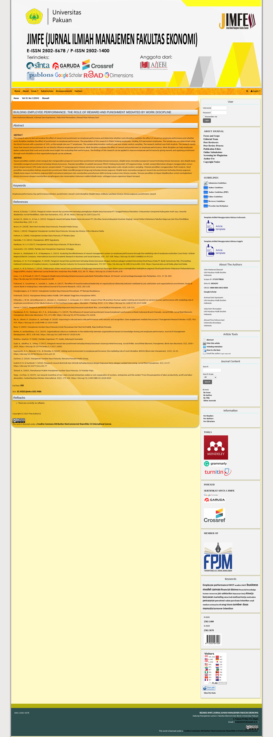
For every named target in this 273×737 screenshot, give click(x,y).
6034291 (214, 284)
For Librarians (209, 421)
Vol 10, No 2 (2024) (30, 98)
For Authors (208, 419)
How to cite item (213, 350)
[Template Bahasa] (214, 227)
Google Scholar (210, 292)
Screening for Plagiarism (215, 155)
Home (17, 91)
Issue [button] (34, 91)
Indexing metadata (214, 347)
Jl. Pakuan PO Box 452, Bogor (245, 719)
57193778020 (218, 279)
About (26, 91)
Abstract (210, 340)
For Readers (208, 416)
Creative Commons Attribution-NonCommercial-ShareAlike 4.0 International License (74, 424)
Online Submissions (212, 152)
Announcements (64, 91)
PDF (22, 386)
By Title (206, 398)
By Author (207, 395)
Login (256, 91)
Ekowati (45, 98)
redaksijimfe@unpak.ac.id (246, 722)
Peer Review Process (213, 145)
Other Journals (209, 401)
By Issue (206, 393)
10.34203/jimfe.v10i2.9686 (29, 392)
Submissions (47, 91)
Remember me (211, 117)
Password (206, 113)
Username (207, 108)
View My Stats (210, 693)
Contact (78, 91)
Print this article (213, 343)
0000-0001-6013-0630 (219, 288)
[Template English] (214, 251)
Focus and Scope (211, 136)
